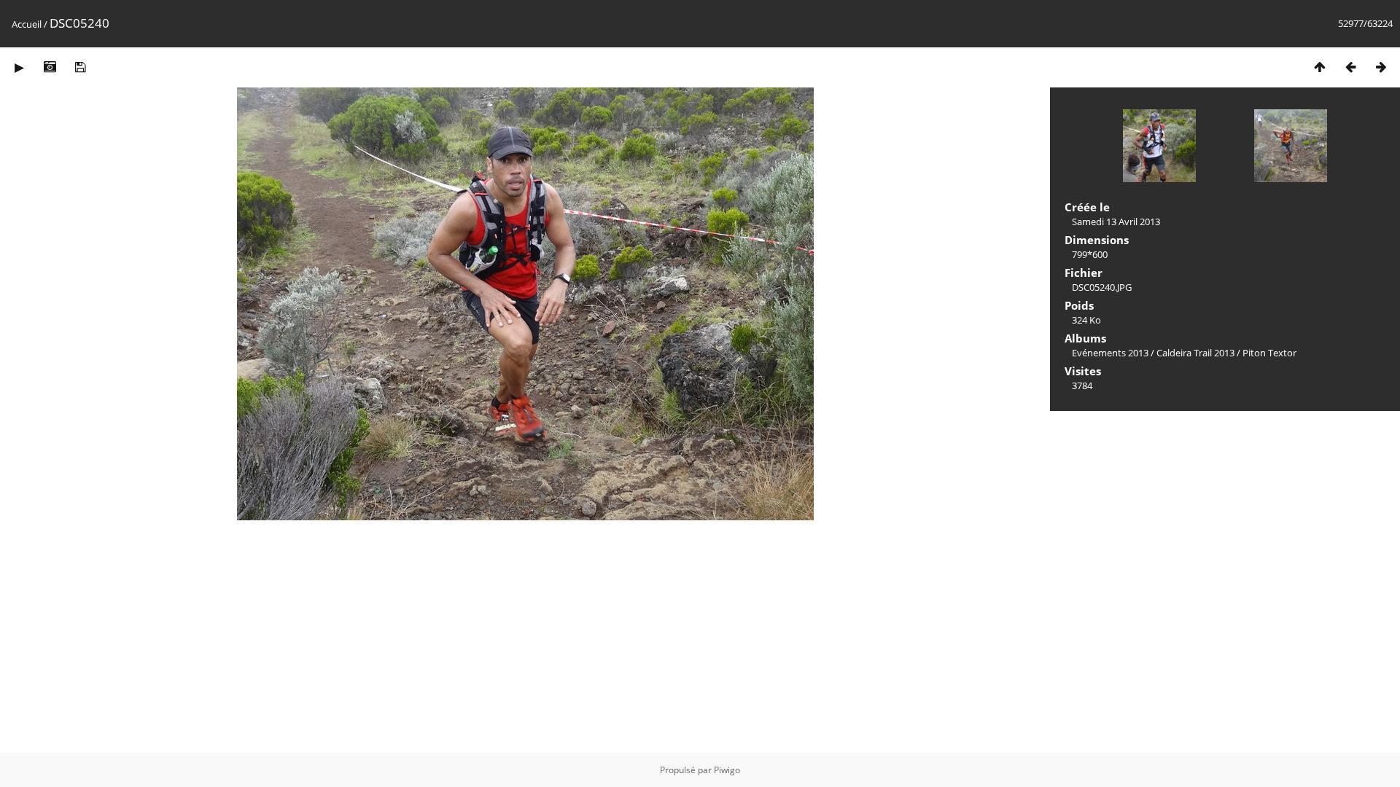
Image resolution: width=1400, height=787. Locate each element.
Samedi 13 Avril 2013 (1116, 221)
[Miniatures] (1319, 66)
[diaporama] (19, 66)
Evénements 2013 (1110, 352)
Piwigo (727, 770)
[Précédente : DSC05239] (1350, 66)
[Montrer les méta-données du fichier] (49, 66)
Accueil (27, 24)
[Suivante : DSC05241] (1381, 66)
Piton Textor (1269, 352)
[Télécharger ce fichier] (80, 66)
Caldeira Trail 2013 (1195, 352)
